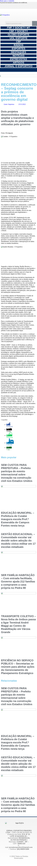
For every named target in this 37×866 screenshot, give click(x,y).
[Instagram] (6, 5)
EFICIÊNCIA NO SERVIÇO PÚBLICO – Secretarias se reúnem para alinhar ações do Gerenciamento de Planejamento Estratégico (17, 667)
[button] (18, 70)
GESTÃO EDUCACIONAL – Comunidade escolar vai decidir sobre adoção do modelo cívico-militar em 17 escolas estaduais (18, 540)
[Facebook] (15, 5)
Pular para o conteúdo (7, 1)
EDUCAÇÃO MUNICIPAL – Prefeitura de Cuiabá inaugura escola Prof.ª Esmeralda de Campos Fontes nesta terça (17, 519)
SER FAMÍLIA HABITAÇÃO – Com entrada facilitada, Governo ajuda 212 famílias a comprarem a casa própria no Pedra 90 (18, 581)
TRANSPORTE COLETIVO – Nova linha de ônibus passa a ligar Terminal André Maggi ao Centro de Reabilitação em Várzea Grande (18, 624)
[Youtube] (25, 5)
